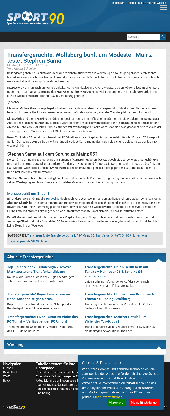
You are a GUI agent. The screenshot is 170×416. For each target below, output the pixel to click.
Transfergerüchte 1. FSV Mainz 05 (72, 235)
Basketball (10, 372)
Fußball (8, 368)
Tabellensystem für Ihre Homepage (55, 366)
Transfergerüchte (38, 235)
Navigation (12, 364)
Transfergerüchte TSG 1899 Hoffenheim (121, 235)
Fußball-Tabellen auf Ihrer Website (147, 3)
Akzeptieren (117, 402)
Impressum (118, 3)
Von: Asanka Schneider (22, 68)
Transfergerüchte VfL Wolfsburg (29, 241)
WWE (6, 376)
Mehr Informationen (107, 397)
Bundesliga (52, 198)
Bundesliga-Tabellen (63, 372)
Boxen (7, 380)
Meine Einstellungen (144, 402)
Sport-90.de (35, 18)
